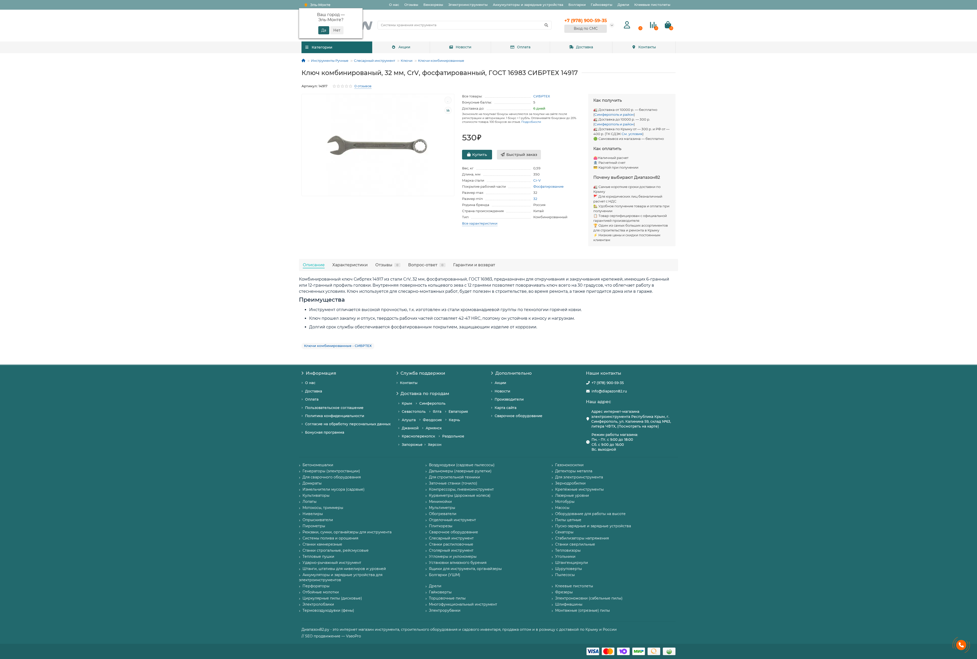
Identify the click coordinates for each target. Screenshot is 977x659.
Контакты (647, 47)
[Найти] (546, 25)
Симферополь (432, 403)
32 (535, 199)
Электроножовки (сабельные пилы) (589, 598)
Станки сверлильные (575, 544)
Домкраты (312, 483)
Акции (404, 47)
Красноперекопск (418, 436)
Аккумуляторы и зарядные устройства (528, 5)
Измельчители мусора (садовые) (334, 489)
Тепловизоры (568, 550)
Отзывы (411, 5)
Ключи (406, 60)
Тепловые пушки (318, 556)
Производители (509, 399)
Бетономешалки (318, 465)
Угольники (565, 556)
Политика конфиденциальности (334, 416)
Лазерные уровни (572, 495)
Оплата (523, 47)
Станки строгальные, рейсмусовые (336, 550)
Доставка (584, 47)
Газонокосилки (569, 465)
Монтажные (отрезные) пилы (582, 610)
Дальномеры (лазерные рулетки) (460, 471)
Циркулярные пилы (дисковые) (332, 598)
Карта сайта (505, 408)
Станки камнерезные (322, 544)
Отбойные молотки (321, 592)
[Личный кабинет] (627, 25)
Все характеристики (479, 223)
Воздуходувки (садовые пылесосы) (462, 465)
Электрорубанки (445, 610)
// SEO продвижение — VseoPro (331, 636)
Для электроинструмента (579, 477)
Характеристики (350, 264)
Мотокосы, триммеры (323, 507)
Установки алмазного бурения (457, 562)
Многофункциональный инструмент (463, 604)
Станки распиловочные (451, 544)
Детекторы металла (573, 471)
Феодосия (432, 420)
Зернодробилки (570, 483)
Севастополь (414, 411)
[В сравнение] (448, 110)
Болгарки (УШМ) (444, 575)
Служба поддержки (422, 373)
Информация (321, 373)
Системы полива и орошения (330, 538)
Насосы (562, 507)
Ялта (437, 411)
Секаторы (564, 532)
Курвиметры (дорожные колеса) (460, 495)
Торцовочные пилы (447, 598)
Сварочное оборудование (518, 416)
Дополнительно (513, 373)
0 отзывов (362, 86)
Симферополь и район (614, 114)
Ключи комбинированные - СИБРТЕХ (338, 346)
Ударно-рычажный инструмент (332, 562)
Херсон (434, 445)
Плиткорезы (440, 526)
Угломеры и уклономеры (453, 556)
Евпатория (458, 411)
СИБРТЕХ (541, 96)
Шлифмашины (568, 604)
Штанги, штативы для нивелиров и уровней (344, 568)
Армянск (434, 428)
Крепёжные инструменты (579, 489)
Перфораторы (316, 586)
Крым (407, 403)
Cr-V (537, 180)
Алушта (409, 420)
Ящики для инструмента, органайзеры (465, 568)
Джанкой (410, 428)
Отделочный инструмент (452, 520)
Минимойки (440, 501)
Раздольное (453, 436)
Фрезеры (564, 592)
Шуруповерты (568, 568)
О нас (394, 5)
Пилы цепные (568, 520)
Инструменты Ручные (329, 60)
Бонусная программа (324, 432)
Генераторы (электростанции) (331, 471)
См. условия (632, 134)
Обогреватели (442, 513)
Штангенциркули (571, 562)
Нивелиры (313, 513)
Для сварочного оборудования (332, 477)
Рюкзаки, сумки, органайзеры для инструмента (347, 532)
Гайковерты (601, 5)
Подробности (531, 122)
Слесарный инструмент (374, 60)
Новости (463, 47)
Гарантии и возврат (474, 264)
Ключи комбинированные (441, 60)
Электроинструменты (468, 5)
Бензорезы (433, 5)
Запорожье (412, 445)
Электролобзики (318, 604)
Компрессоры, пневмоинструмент (461, 489)
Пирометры (314, 526)
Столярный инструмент (451, 550)
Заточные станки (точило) (453, 483)
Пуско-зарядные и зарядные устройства (593, 526)
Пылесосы (565, 575)
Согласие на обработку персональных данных (348, 424)
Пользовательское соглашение (334, 408)
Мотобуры (564, 501)
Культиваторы (316, 495)
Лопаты (310, 501)
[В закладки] (448, 100)
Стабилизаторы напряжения (582, 538)
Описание (314, 264)
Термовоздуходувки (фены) (328, 610)
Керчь (454, 420)
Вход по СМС (586, 28)
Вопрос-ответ (425, 264)
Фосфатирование (548, 186)
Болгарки (577, 5)
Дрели (623, 5)
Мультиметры (442, 507)
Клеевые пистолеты (652, 5)
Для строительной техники (454, 477)
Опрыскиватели (318, 520)
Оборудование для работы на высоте (590, 513)
